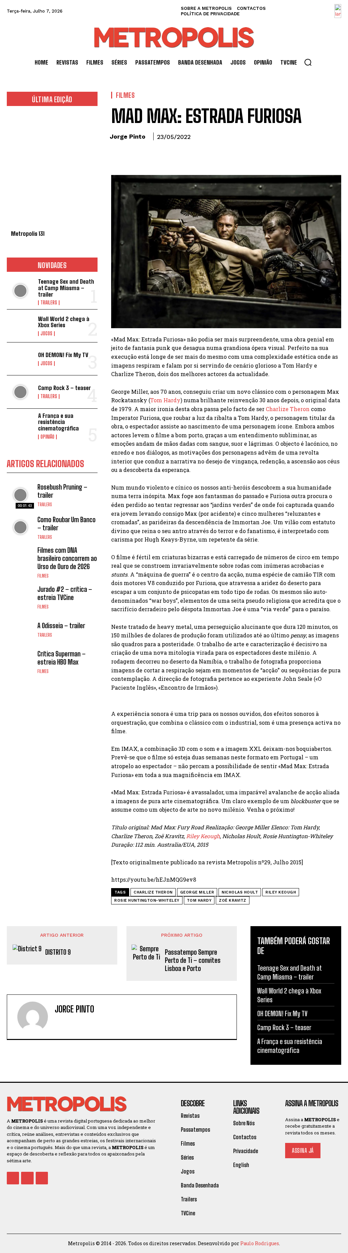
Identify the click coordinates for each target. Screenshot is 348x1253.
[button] (308, 62)
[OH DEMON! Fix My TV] (20, 359)
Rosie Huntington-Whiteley (146, 900)
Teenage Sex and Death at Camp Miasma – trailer (66, 288)
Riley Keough (203, 836)
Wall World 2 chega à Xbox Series (63, 322)
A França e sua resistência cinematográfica (58, 422)
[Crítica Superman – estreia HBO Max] (20, 661)
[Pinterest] (149, 155)
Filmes (43, 576)
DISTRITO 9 (58, 952)
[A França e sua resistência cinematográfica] (20, 425)
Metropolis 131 (28, 233)
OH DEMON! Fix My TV (63, 354)
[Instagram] (69, 1023)
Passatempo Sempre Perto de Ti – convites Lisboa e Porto (193, 960)
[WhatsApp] (165, 155)
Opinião (47, 437)
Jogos (46, 333)
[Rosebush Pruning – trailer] (20, 495)
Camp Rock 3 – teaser (64, 387)
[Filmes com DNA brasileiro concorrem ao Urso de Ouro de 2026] (20, 559)
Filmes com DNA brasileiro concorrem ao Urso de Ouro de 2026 (67, 558)
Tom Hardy (165, 400)
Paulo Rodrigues (259, 1243)
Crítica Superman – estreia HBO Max (61, 658)
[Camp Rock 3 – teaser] (20, 392)
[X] (133, 155)
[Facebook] (118, 155)
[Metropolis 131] (52, 172)
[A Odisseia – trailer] (20, 629)
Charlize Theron (288, 408)
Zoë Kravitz (232, 900)
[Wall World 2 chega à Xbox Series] (20, 326)
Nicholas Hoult (240, 892)
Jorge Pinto (127, 136)
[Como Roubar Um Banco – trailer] (20, 527)
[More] (181, 155)
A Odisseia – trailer (61, 625)
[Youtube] (42, 1178)
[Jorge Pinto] (32, 1017)
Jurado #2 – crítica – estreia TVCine (64, 593)
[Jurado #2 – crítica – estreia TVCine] (20, 597)
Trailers (48, 302)
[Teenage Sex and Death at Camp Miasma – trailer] (20, 291)
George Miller (197, 892)
